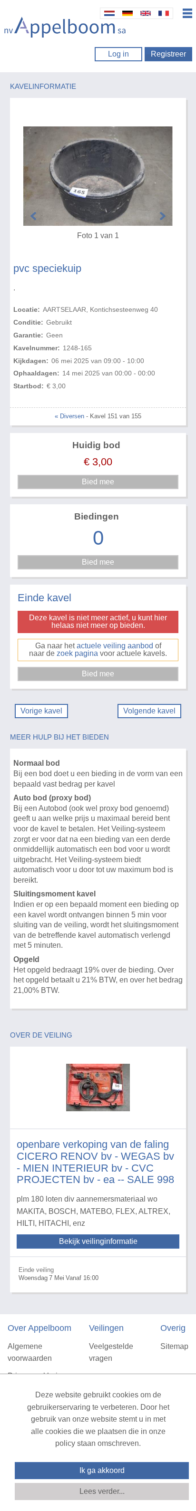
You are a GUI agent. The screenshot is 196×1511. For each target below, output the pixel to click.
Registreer (168, 54)
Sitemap (174, 1346)
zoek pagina (77, 653)
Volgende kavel (149, 711)
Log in (118, 54)
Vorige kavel (41, 711)
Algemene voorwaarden (30, 1352)
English (145, 13)
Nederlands (109, 13)
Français (163, 13)
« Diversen (69, 416)
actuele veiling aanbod (115, 646)
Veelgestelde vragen (111, 1352)
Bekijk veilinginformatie (98, 1241)
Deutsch (127, 13)
